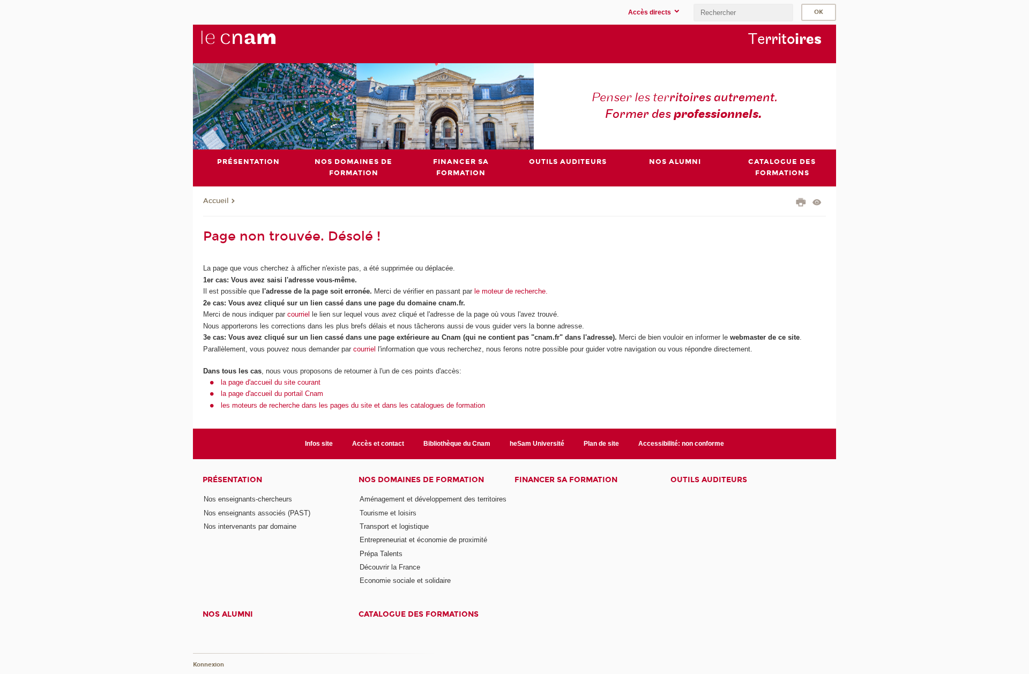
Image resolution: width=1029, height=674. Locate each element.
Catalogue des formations (419, 614)
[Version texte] (817, 203)
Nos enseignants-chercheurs (248, 499)
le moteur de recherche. (510, 291)
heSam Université (537, 443)
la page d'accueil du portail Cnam (272, 394)
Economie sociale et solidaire (405, 580)
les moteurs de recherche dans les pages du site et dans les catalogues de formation (353, 405)
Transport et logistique (394, 526)
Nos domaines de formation (421, 479)
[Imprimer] (801, 203)
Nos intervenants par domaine (250, 526)
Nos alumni (228, 614)
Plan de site (601, 443)
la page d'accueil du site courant (270, 382)
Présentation (232, 479)
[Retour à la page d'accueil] (256, 43)
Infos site (319, 443)
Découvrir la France (390, 567)
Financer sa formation (565, 479)
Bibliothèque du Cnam (456, 443)
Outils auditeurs (708, 479)
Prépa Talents (381, 554)
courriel (298, 314)
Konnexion (208, 664)
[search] (743, 12)
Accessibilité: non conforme (681, 443)
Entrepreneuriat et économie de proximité (423, 540)
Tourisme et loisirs (388, 513)
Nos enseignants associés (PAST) (257, 513)
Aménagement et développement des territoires (433, 499)
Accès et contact (378, 443)
